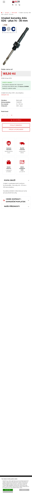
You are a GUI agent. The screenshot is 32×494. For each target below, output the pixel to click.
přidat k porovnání (16, 129)
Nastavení (24, 489)
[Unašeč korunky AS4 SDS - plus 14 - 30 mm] (16, 46)
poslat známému (16, 125)
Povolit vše (7, 489)
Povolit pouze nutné (8, 491)
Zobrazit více (5, 94)
